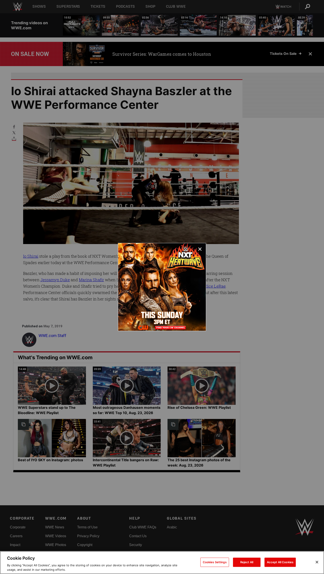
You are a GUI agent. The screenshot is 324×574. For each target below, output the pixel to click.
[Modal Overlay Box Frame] (162, 287)
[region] (162, 562)
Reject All (246, 562)
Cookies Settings (215, 562)
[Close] (317, 562)
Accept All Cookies (280, 562)
